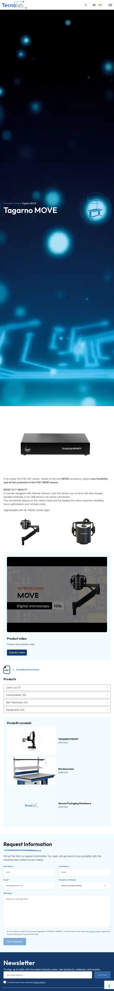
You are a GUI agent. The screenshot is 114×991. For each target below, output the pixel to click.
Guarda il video (17, 652)
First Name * (8, 866)
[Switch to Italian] (100, 5)
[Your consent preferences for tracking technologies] (109, 986)
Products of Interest (67, 880)
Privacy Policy (95, 931)
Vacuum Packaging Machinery (74, 803)
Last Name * (64, 866)
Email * (6, 880)
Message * (8, 893)
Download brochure (27, 669)
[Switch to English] (94, 5)
